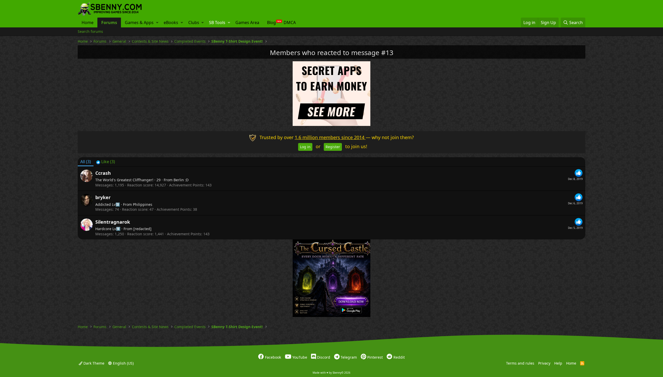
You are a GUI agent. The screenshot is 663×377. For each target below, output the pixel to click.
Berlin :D (181, 179)
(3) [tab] (85, 161)
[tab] (105, 161)
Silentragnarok (112, 222)
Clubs (193, 22)
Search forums (90, 31)
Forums (109, 22)
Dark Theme (93, 362)
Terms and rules (520, 362)
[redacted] (142, 228)
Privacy (544, 362)
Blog (271, 22)
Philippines (142, 204)
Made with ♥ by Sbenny (331, 372)
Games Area (247, 22)
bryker (103, 197)
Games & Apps (139, 22)
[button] (157, 22)
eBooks (171, 22)
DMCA (290, 22)
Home (87, 22)
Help (558, 362)
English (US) (123, 362)
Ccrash (103, 173)
